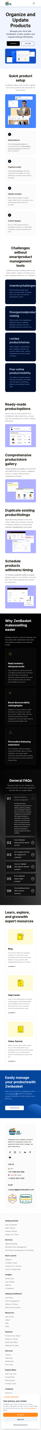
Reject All (20, 1419)
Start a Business (11, 1225)
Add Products (10, 1228)
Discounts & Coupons (13, 1307)
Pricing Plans (10, 1377)
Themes (8, 1355)
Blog (6, 1323)
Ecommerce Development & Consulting (19, 1250)
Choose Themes (11, 1231)
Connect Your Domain (13, 1266)
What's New (9, 1279)
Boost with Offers (11, 1342)
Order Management (12, 1301)
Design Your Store (11, 1234)
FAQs (7, 1326)
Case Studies (9, 1282)
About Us (8, 1393)
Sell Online (9, 1298)
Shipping (8, 1260)
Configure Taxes (11, 1263)
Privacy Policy (30, 1408)
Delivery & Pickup (11, 1304)
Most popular (10, 1380)
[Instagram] (15, 1152)
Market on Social (11, 1339)
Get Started (13, 43)
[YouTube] (10, 1157)
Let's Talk (28, 43)
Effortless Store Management (15, 1247)
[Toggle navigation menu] (34, 3)
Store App (9, 1364)
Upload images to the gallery (15, 469)
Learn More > (12, 966)
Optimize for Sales (11, 1345)
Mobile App (9, 1361)
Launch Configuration (13, 1269)
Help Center (9, 1317)
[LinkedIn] (25, 1152)
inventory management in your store (18, 527)
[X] (20, 1152)
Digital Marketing (11, 1244)
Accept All (20, 1414)
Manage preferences (20, 1425)
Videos (7, 1320)
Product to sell (10, 1384)
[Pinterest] (30, 1152)
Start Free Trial (10, 1374)
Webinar (8, 1285)
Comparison (9, 1288)
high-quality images (19, 144)
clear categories (18, 171)
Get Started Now (14, 1108)
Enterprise (9, 1358)
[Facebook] (10, 1152)
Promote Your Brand (12, 1336)
